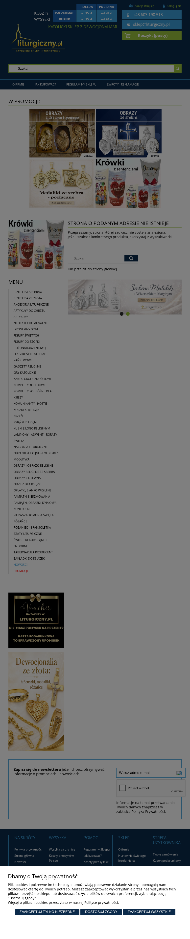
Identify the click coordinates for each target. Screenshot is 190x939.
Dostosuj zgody (101, 912)
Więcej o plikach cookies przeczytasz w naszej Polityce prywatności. (63, 902)
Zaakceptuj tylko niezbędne (47, 912)
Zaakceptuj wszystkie (149, 912)
